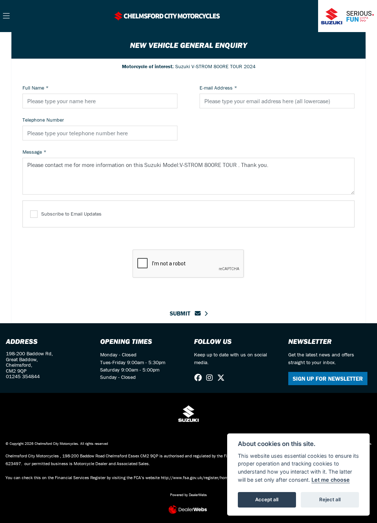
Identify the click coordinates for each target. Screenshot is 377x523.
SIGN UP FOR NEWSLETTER (328, 378)
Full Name (35, 87)
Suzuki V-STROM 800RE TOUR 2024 (189, 66)
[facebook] (200, 378)
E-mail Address (218, 87)
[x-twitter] (223, 378)
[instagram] (211, 378)
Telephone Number (43, 119)
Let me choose (330, 480)
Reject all (330, 499)
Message (34, 152)
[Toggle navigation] (6, 16)
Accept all (266, 499)
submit (182, 313)
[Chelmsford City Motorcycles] (167, 15)
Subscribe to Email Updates (71, 213)
